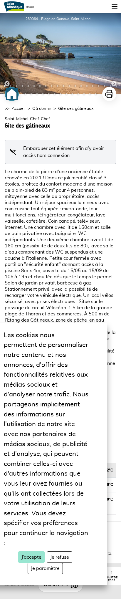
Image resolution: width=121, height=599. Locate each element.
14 (81, 86)
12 (69, 86)
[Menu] (114, 6)
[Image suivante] (114, 53)
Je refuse (59, 557)
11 (63, 86)
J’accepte (31, 557)
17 (99, 86)
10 (57, 86)
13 (75, 86)
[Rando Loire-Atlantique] (21, 6)
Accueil (18, 109)
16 (93, 86)
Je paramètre (45, 568)
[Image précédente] (7, 53)
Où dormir (41, 109)
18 (104, 86)
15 (87, 86)
